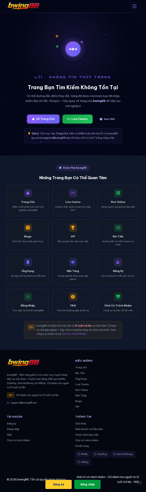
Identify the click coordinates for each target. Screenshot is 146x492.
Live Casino (79, 119)
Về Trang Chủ (45, 119)
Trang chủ (81, 367)
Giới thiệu (80, 423)
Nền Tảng (80, 395)
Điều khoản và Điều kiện (89, 429)
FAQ (81, 133)
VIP (77, 406)
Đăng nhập (13, 429)
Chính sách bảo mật (86, 434)
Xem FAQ (109, 119)
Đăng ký (11, 423)
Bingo (78, 401)
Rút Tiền (80, 373)
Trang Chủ (62, 133)
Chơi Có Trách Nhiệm (74, 333)
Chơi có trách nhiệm (18, 440)
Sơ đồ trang (82, 445)
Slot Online (81, 389)
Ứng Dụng (81, 378)
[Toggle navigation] (134, 6)
